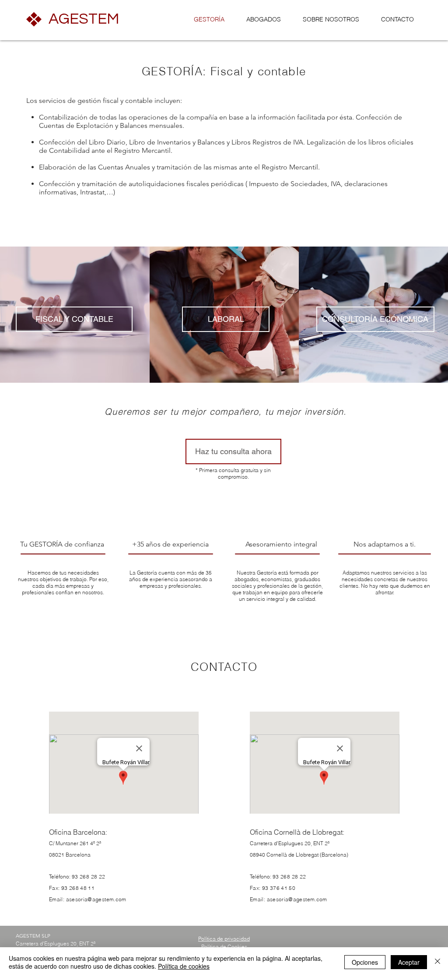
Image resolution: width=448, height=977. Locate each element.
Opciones (365, 962)
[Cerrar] (437, 962)
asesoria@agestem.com (96, 899)
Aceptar (409, 962)
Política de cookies (184, 966)
